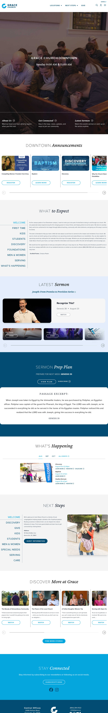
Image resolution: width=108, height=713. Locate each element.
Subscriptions (54, 682)
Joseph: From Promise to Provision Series (53, 291)
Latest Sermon (82, 120)
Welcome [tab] (19, 222)
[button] (96, 5)
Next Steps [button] (70, 5)
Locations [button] (55, 5)
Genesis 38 (62, 308)
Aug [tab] (40, 456)
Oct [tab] (53, 456)
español (103, 1)
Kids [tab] (22, 233)
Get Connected (45, 120)
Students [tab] (18, 239)
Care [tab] (17, 560)
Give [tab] (17, 528)
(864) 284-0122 (75, 708)
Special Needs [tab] (10, 549)
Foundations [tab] (16, 249)
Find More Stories (54, 641)
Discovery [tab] (18, 244)
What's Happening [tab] (13, 265)
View (11, 336)
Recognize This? (65, 303)
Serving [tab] (20, 260)
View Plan (46, 382)
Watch (63, 314)
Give (83, 5)
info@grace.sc (75, 710)
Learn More (41, 183)
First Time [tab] (19, 228)
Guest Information (36, 541)
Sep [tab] (47, 456)
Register (11, 183)
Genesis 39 (54, 418)
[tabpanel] (68, 237)
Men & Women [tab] (16, 255)
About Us (6, 120)
